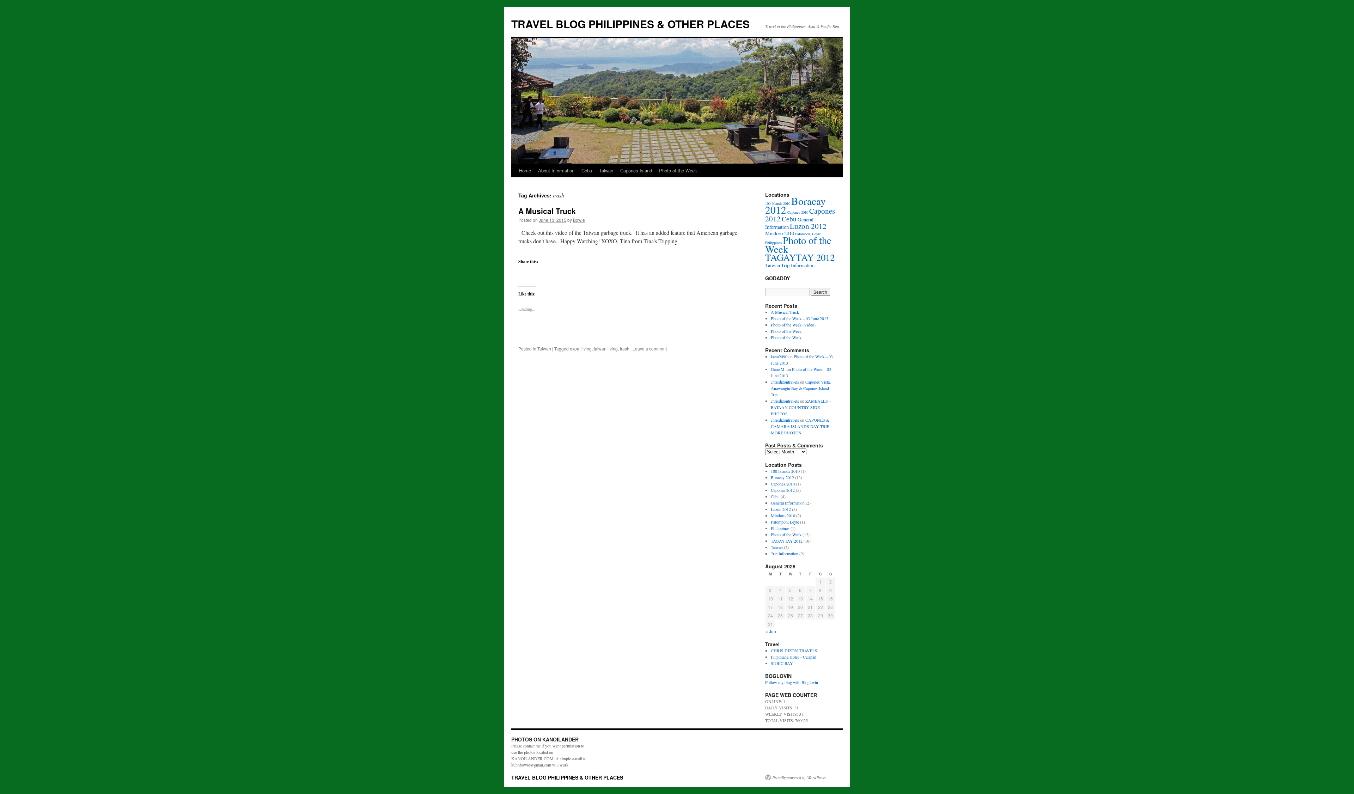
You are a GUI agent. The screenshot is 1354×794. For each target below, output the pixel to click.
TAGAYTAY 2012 (800, 257)
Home (525, 170)
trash (624, 349)
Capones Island (636, 170)
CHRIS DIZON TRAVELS (794, 650)
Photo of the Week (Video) (793, 325)
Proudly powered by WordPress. (799, 777)
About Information (556, 170)
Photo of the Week (678, 170)
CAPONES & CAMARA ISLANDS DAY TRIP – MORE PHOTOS (801, 426)
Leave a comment (650, 349)
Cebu (586, 170)
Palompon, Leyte (785, 522)
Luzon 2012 (808, 226)
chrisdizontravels (785, 382)
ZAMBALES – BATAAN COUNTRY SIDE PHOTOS (801, 407)
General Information (788, 503)
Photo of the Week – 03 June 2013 (799, 318)
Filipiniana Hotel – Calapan (793, 657)
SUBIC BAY (782, 663)
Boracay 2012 (795, 205)
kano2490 (779, 356)
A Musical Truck (547, 211)
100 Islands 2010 (785, 471)
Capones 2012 (783, 490)
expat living (581, 349)
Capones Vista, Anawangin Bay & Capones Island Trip (801, 388)
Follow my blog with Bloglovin (791, 682)
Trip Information (798, 265)
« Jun (771, 631)
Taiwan (606, 170)
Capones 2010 (797, 212)
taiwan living (606, 349)
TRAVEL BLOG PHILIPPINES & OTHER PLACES (630, 23)
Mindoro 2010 (779, 233)
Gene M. (778, 369)
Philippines (780, 528)
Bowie (579, 220)
